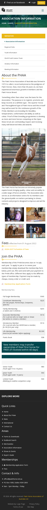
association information (26, 23)
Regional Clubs (10, 47)
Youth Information (11, 53)
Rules (6, 419)
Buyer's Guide (9, 455)
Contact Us (8, 426)
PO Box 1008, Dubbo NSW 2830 (16, 482)
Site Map (30, 507)
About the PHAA (10, 415)
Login (34, 2)
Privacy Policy (34, 504)
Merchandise (8, 444)
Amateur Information (12, 64)
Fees (5, 469)
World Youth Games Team (14, 58)
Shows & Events (10, 451)
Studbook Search (10, 440)
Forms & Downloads (11, 436)
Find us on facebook (16, 2)
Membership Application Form (17, 284)
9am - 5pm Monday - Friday (14, 486)
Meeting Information (12, 69)
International (8, 423)
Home (4, 23)
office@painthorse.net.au (13, 479)
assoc (10, 23)
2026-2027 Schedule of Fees (17, 249)
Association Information (15, 41)
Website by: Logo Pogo (16, 504)
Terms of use (18, 507)
